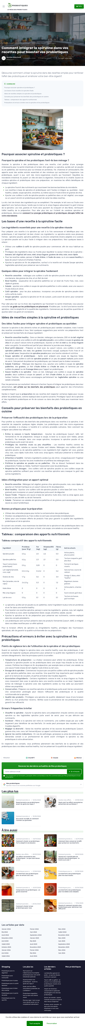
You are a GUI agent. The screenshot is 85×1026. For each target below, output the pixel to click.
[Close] (66, 506)
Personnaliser (52, 1023)
